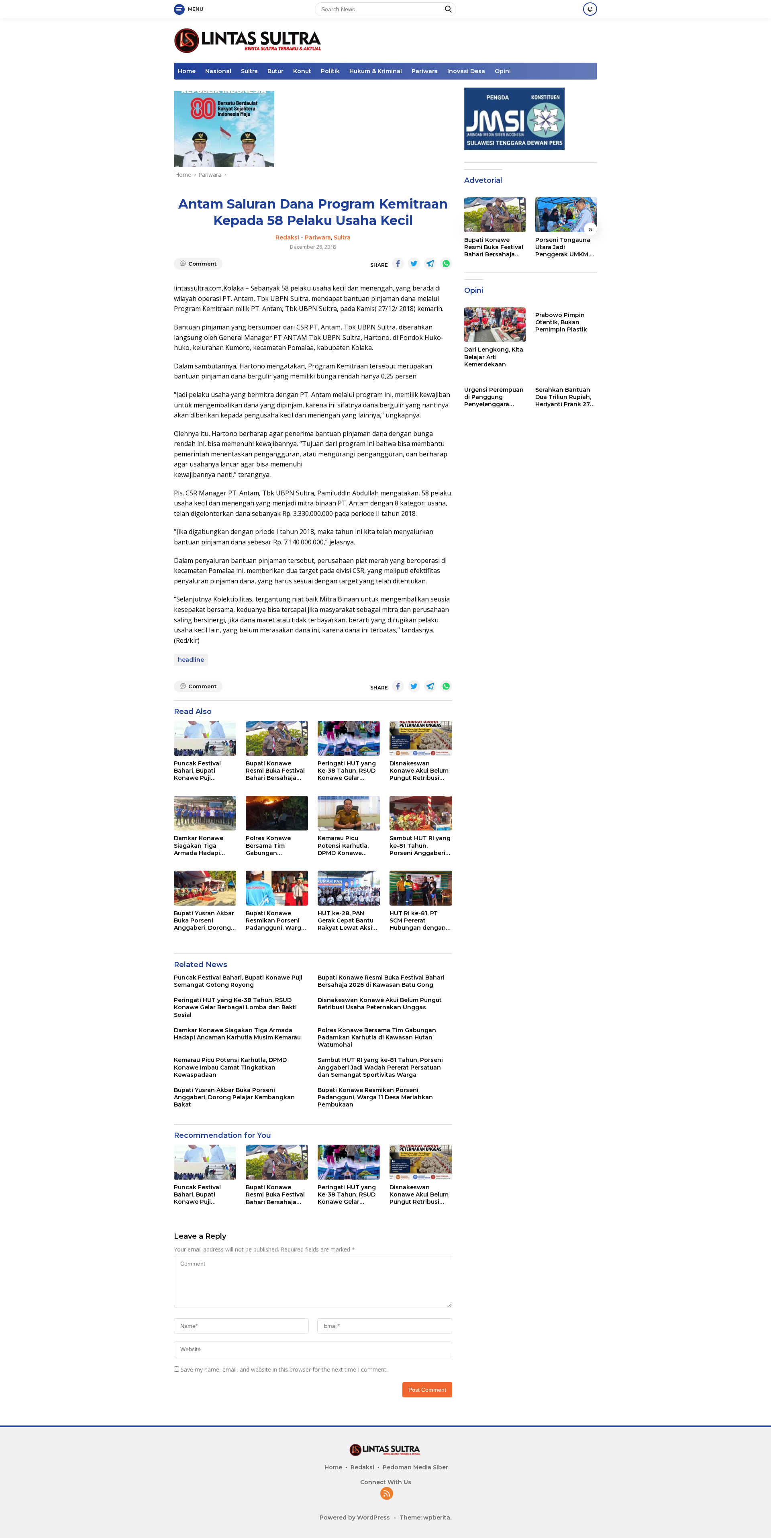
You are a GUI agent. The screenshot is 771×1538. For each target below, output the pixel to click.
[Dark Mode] (590, 9)
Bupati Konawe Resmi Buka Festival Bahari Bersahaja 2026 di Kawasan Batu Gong (275, 771)
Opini (503, 71)
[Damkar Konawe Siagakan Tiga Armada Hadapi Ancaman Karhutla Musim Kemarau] (205, 813)
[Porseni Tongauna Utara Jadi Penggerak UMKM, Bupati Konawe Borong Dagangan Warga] (566, 214)
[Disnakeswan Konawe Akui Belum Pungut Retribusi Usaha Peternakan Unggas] (421, 738)
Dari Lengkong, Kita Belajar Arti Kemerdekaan (493, 357)
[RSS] (386, 1494)
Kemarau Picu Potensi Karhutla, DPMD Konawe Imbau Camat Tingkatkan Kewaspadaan (343, 845)
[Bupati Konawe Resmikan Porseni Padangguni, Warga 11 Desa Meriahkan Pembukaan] (277, 888)
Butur (275, 71)
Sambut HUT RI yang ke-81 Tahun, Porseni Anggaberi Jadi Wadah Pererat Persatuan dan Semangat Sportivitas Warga (420, 845)
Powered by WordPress (355, 1517)
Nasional (218, 71)
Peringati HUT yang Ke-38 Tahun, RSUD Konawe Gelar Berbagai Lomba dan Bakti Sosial (347, 771)
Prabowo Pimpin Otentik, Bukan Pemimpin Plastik (561, 322)
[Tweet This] (414, 264)
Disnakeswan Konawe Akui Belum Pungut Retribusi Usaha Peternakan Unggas (419, 771)
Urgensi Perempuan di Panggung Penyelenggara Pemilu (494, 397)
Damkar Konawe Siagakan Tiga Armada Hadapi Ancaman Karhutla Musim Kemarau (201, 845)
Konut (302, 71)
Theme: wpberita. (425, 1517)
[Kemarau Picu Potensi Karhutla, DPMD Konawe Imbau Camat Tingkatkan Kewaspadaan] (349, 813)
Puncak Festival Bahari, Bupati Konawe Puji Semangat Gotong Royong (201, 771)
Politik (330, 71)
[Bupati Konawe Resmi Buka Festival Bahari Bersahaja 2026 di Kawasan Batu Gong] (277, 738)
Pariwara (425, 71)
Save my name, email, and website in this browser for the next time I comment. (284, 1369)
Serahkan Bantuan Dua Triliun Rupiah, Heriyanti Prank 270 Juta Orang (564, 397)
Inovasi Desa (466, 71)
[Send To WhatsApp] (446, 264)
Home (187, 71)
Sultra (249, 71)
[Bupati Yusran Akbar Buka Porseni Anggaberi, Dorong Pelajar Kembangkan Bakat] (205, 888)
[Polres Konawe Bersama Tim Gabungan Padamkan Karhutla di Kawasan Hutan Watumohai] (277, 813)
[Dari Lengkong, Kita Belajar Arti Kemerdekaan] (495, 324)
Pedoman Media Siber (415, 1467)
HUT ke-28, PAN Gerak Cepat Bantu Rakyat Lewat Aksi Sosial (345, 921)
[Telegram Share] (430, 264)
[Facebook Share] (398, 264)
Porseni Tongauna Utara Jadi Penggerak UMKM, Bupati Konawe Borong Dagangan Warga (563, 247)
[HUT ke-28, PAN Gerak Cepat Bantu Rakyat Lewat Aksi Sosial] (349, 888)
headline (191, 659)
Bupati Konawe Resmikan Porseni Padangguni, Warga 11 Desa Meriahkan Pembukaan (275, 921)
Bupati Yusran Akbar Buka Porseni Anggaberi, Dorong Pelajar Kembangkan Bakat (205, 921)
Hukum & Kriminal (375, 71)
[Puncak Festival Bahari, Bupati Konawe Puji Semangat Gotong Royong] (205, 738)
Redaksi (287, 237)
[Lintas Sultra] (249, 40)
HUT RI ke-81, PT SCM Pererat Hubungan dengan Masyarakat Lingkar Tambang (419, 921)
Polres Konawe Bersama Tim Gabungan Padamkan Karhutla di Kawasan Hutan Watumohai (275, 845)
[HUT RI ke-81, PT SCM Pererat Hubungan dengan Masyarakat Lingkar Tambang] (421, 888)
